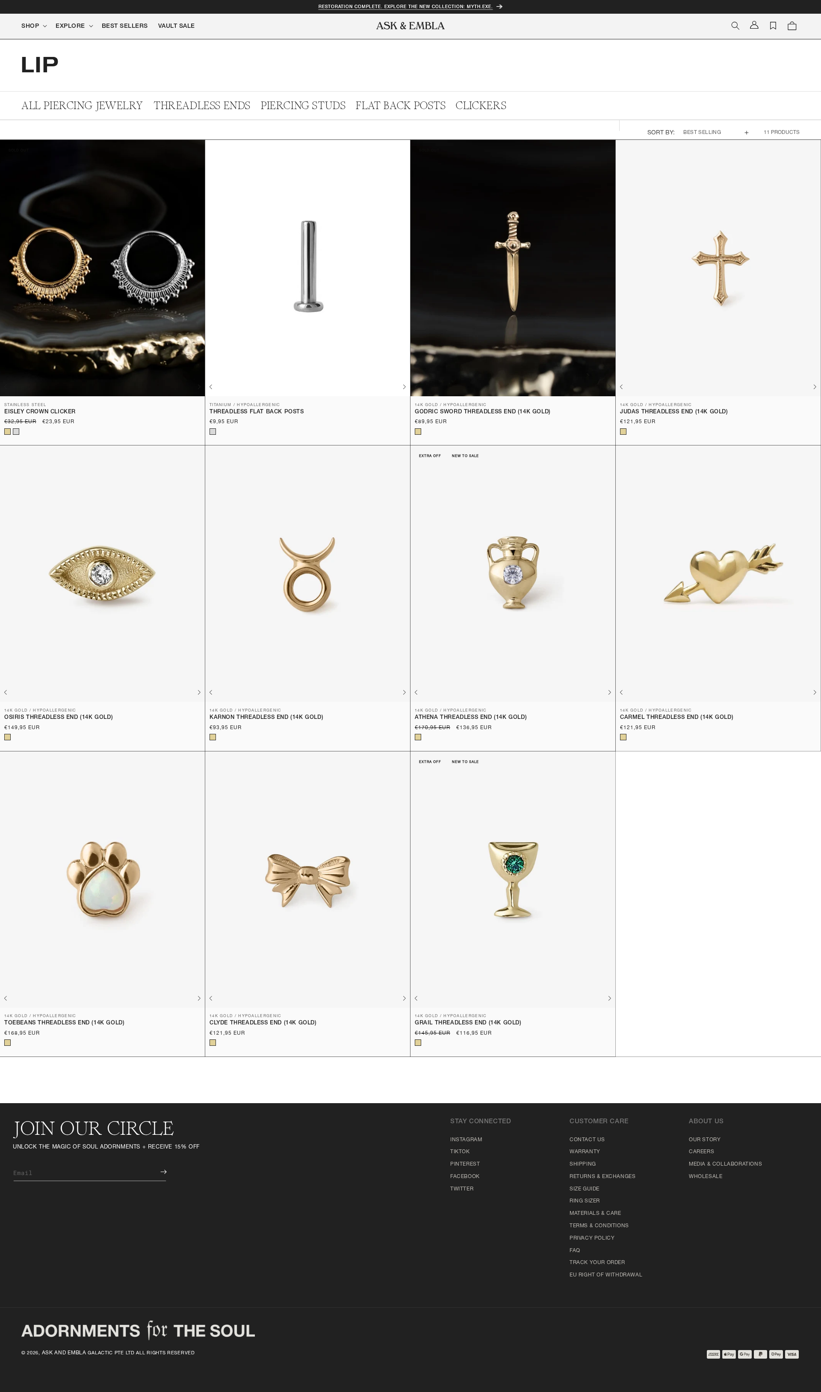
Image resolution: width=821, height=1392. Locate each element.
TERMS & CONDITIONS (599, 1226)
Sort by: (661, 133)
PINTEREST (465, 1164)
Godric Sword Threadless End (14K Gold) (483, 412)
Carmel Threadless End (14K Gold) (676, 718)
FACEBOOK (465, 1176)
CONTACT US (587, 1140)
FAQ (575, 1250)
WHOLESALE (705, 1176)
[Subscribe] (157, 1172)
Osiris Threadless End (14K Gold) (58, 718)
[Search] (735, 25)
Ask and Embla (64, 1353)
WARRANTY (585, 1152)
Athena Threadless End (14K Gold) (471, 718)
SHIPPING (583, 1164)
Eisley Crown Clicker (40, 412)
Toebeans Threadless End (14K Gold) (64, 1023)
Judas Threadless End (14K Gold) (674, 412)
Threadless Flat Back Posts (257, 412)
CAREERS (701, 1152)
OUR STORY (705, 1140)
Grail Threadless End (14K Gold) (468, 1023)
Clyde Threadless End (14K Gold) (263, 1023)
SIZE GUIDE (585, 1189)
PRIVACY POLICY (592, 1238)
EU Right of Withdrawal (606, 1275)
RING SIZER (585, 1201)
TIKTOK (460, 1152)
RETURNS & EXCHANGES (602, 1176)
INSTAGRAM (466, 1140)
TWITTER (461, 1189)
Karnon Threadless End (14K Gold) (266, 718)
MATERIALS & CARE (595, 1213)
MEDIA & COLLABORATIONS (725, 1164)
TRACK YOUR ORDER (597, 1262)
